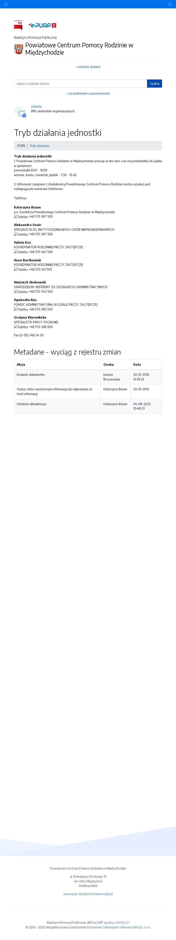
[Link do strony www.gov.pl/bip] (20, 25)
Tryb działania (39, 146)
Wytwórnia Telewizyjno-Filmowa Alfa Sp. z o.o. (118, 927)
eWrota (36, 106)
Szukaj (154, 83)
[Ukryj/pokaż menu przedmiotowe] (5, 4)
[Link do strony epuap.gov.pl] (42, 25)
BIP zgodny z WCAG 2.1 (114, 922)
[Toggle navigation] (170, 4)
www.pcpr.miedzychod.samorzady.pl (88, 894)
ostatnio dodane (89, 67)
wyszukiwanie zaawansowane (89, 93)
